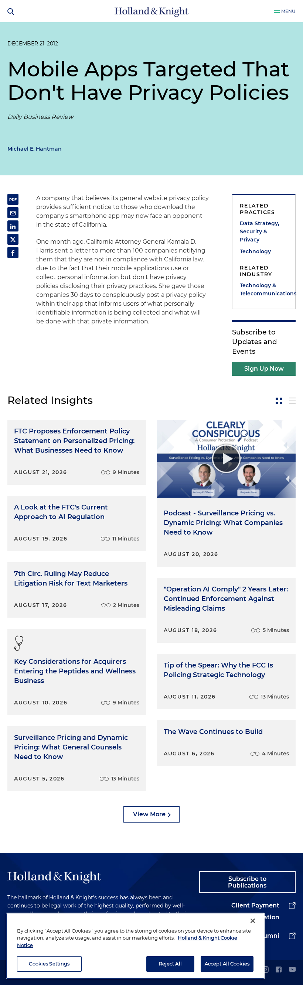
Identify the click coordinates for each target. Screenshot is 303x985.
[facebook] (279, 970)
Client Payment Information (255, 911)
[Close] (253, 921)
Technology (255, 251)
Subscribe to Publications (247, 882)
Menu (288, 11)
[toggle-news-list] (292, 401)
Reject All (170, 964)
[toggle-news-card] (279, 401)
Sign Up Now (264, 368)
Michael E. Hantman (34, 148)
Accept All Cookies (227, 964)
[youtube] (292, 970)
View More (149, 814)
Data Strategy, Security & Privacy (259, 231)
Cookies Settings (49, 964)
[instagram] (265, 970)
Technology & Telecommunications (264, 289)
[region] (135, 946)
